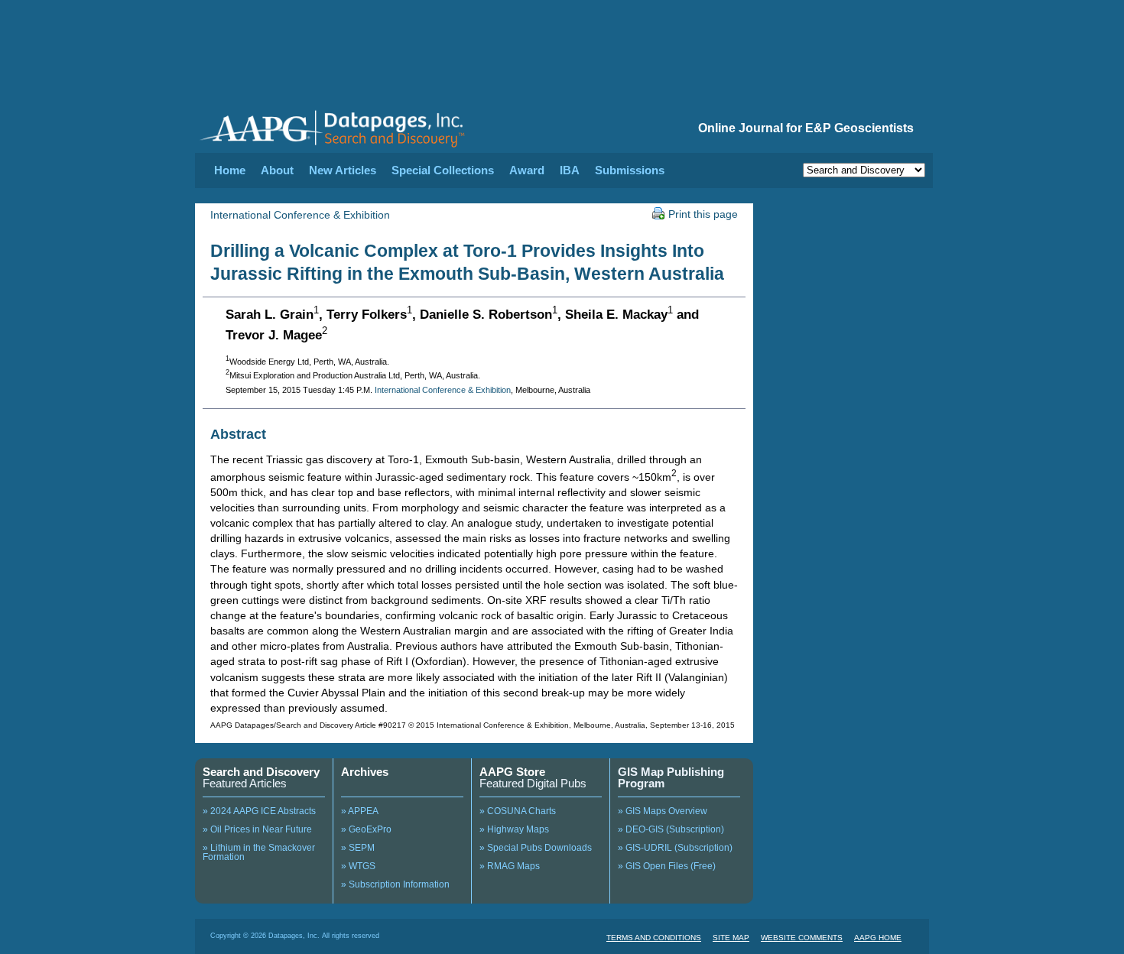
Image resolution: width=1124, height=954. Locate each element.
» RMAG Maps (509, 866)
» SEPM (358, 847)
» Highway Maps (514, 829)
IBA (570, 170)
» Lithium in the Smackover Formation (259, 852)
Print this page (703, 214)
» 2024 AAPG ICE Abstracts (259, 811)
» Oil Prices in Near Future (257, 829)
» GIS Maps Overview (662, 811)
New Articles (342, 170)
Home (229, 170)
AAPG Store (512, 771)
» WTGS (358, 866)
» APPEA (359, 811)
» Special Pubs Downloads (535, 847)
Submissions (629, 170)
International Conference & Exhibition (300, 215)
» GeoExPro (366, 829)
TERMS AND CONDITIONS (653, 937)
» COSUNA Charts (517, 811)
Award (526, 170)
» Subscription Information (395, 884)
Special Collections (442, 170)
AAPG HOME (877, 937)
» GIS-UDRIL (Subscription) (675, 847)
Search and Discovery (261, 771)
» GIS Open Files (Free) (667, 866)
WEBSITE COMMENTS (802, 937)
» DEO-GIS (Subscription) (671, 829)
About (277, 170)
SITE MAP (731, 937)
